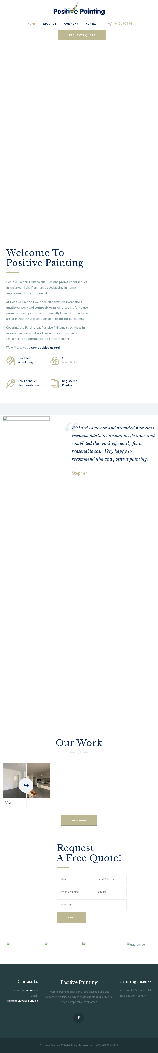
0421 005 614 (30, 990)
